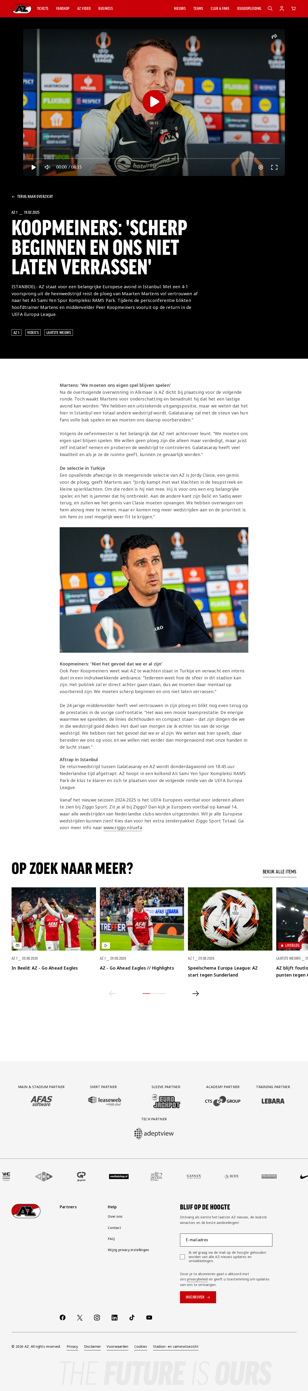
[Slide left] (112, 993)
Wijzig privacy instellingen (128, 1249)
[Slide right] (196, 993)
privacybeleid (197, 1279)
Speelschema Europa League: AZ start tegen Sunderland (223, 971)
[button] (43, 9)
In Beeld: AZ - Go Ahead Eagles (45, 968)
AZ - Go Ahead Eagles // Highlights (137, 968)
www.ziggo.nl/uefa (122, 827)
